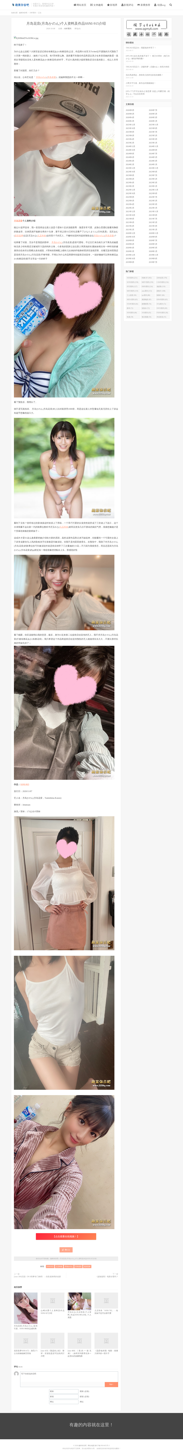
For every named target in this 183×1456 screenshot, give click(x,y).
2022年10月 (130, 193)
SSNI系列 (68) (132, 313)
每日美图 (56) (146, 317)
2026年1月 (153, 121)
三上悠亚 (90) (131, 295)
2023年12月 (130, 168)
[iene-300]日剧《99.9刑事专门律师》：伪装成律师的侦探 (37, 1277)
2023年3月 (153, 183)
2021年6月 (130, 222)
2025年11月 (153, 125)
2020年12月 (130, 233)
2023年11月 (153, 168)
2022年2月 (130, 208)
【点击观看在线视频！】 (66, 1236)
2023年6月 (130, 179)
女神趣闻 (98, 5)
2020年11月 (153, 233)
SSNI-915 (24, 784)
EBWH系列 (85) (162, 299)
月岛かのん (41, 77)
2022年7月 (153, 197)
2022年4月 (130, 204)
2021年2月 (130, 230)
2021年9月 (153, 215)
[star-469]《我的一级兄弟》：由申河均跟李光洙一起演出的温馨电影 (79, 1353)
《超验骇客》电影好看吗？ (107, 1277)
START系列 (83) (132, 304)
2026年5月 (153, 114)
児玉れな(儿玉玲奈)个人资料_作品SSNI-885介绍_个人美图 (79, 1315)
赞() (67, 1250)
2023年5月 (153, 179)
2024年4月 (130, 161)
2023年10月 (130, 172)
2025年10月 (130, 128)
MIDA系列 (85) (132, 299)
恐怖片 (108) (161, 291)
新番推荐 (145, 5)
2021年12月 (130, 212)
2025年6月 (130, 136)
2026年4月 (130, 117)
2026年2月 (130, 121)
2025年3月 (153, 139)
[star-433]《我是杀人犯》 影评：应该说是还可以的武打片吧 (52, 1353)
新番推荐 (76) (146, 304)
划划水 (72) (146, 308)
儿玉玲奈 (41, 236)
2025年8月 (130, 132)
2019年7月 (153, 262)
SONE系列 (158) (132, 282)
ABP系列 (32, 13)
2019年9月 (153, 259)
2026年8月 (130, 110)
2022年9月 (153, 193)
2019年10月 (130, 259)
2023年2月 (130, 186)
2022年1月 (153, 208)
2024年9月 (153, 150)
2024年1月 (153, 164)
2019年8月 (130, 262)
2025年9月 (153, 128)
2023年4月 (130, 183)
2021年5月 (153, 222)
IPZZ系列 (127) (132, 286)
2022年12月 (130, 190)
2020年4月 (130, 248)
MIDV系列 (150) (147, 282)
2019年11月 (153, 255)
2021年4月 (130, 226)
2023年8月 (130, 175)
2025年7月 (153, 132)
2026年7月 (153, 110)
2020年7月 (153, 240)
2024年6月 (130, 157)
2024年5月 (153, 157)
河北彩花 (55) (161, 317)
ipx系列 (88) (146, 295)
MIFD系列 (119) (132, 291)
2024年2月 (130, 164)
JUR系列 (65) (146, 313)
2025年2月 (130, 143)
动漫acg (161, 5)
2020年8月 (130, 240)
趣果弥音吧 (20, 5)
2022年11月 (153, 190)
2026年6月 (130, 114)
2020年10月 (130, 237)
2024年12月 (130, 146)
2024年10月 (130, 150)
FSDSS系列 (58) (162, 313)
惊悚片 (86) (161, 295)
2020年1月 (153, 251)
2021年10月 (130, 215)
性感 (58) (130, 317)
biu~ (111, 1384)
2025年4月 (130, 139)
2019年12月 (130, 255)
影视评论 (128, 5)
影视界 (113, 5)
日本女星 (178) (162, 278)
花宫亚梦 (19, 236)
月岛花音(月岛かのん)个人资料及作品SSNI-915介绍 (66, 23)
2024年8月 (130, 154)
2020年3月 (153, 248)
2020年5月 (153, 244)
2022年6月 (130, 201)
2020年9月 (153, 237)
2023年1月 (153, 186)
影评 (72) (130, 308)
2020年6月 (130, 244)
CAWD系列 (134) (163, 282)
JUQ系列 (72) (161, 304)
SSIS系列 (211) (132, 278)
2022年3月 (153, 204)
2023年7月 (153, 175)
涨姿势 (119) (161, 286)
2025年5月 (153, 136)
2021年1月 (153, 230)
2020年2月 (130, 251)
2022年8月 (130, 197)
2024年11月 (153, 146)
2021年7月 (153, 219)
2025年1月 (153, 143)
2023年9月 (153, 172)
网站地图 (91, 1445)
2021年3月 (153, 226)
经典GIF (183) (147, 278)
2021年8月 (130, 219)
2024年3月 (153, 161)
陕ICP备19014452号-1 (102, 1445)
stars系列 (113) (147, 291)
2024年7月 (153, 154)
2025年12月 (130, 125)
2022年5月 (153, 201)
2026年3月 (153, 117)
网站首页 (81, 5)
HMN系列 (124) (147, 286)
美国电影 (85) (146, 299)
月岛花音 (51, 77)
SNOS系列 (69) (162, 308)
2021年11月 (153, 212)
